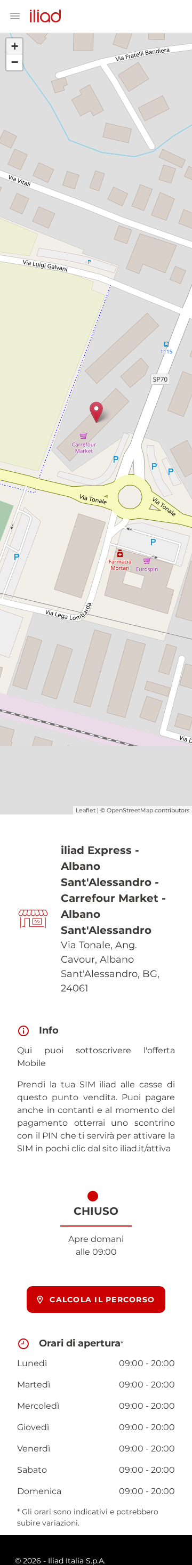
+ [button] (14, 46)
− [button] (14, 62)
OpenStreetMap (130, 810)
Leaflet (85, 810)
